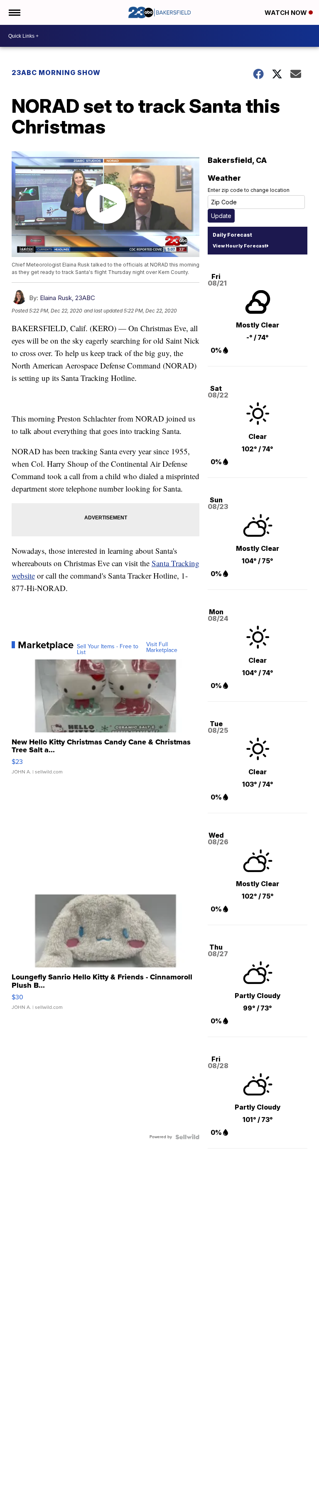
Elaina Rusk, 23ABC (67, 298)
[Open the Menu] (14, 12)
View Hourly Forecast (239, 246)
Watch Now (287, 13)
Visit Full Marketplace (161, 647)
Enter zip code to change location (249, 190)
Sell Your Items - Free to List (107, 649)
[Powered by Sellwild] (187, 1137)
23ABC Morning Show (56, 72)
